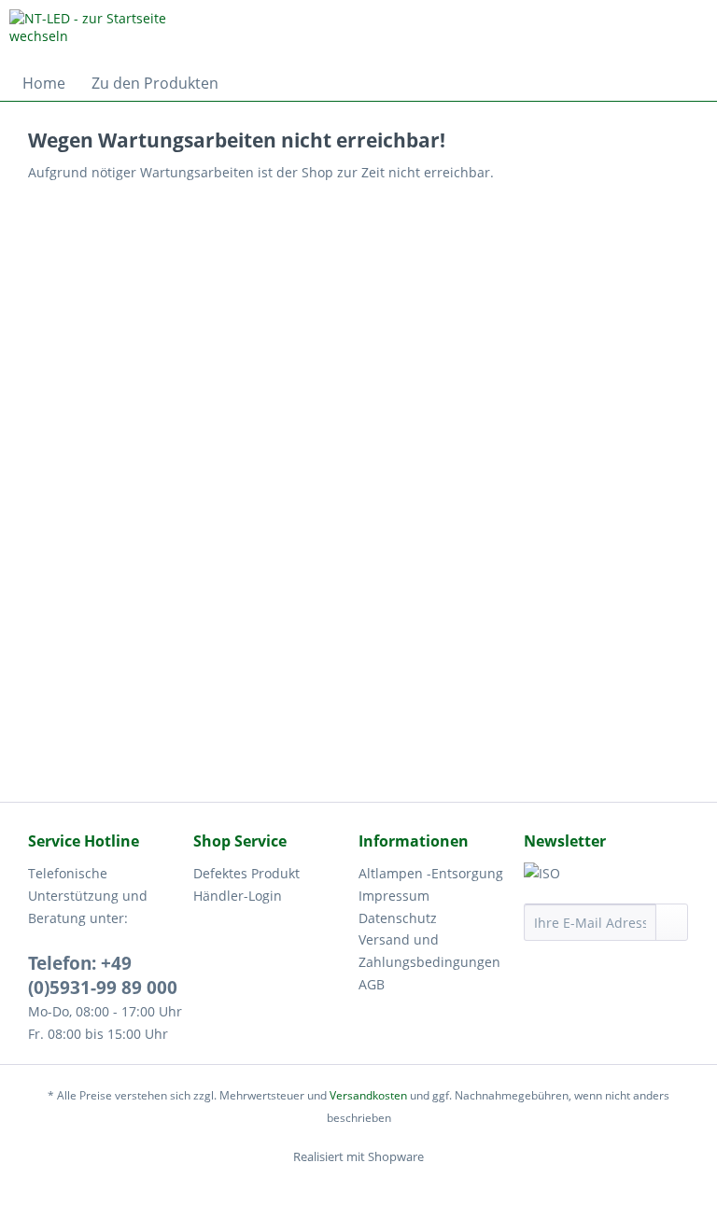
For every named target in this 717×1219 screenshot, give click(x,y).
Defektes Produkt (246, 873)
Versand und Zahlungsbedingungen (429, 951)
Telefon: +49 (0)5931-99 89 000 (102, 975)
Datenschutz (397, 918)
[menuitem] (43, 83)
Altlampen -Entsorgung (430, 873)
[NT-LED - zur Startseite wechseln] (108, 32)
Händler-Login (237, 895)
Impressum (393, 895)
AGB (371, 984)
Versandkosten (368, 1095)
